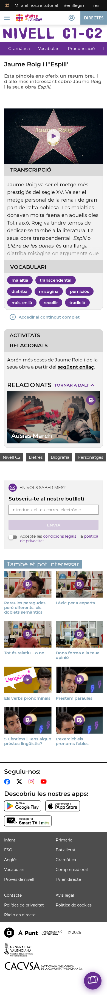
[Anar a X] (20, 781)
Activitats (25, 335)
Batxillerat (65, 849)
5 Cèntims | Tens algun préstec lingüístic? (27, 741)
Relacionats (29, 346)
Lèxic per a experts (75, 602)
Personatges (90, 457)
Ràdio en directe (19, 914)
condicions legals (59, 536)
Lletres (36, 457)
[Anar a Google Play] (22, 805)
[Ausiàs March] (53, 417)
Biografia (60, 457)
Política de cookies (74, 905)
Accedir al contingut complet (49, 317)
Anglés (10, 859)
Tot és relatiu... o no (24, 652)
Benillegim (74, 5)
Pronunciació (81, 48)
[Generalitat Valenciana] (18, 950)
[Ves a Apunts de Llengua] (28, 18)
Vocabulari (49, 48)
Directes (93, 17)
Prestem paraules (74, 698)
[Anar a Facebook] (8, 781)
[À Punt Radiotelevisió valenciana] (33, 933)
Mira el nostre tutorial (36, 5)
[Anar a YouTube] (45, 781)
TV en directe (68, 879)
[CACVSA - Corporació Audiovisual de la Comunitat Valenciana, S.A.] (43, 966)
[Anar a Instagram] (32, 781)
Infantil (11, 840)
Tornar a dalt (71, 385)
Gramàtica (19, 48)
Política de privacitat (24, 905)
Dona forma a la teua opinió (78, 655)
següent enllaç (76, 367)
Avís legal (65, 895)
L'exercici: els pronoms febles (72, 741)
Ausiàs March (31, 435)
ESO (8, 849)
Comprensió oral (72, 869)
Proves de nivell (19, 879)
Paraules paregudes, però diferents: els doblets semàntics (25, 607)
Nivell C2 (12, 457)
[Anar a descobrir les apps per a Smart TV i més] (28, 821)
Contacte (13, 895)
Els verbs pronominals (27, 698)
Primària (64, 840)
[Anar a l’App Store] (62, 805)
